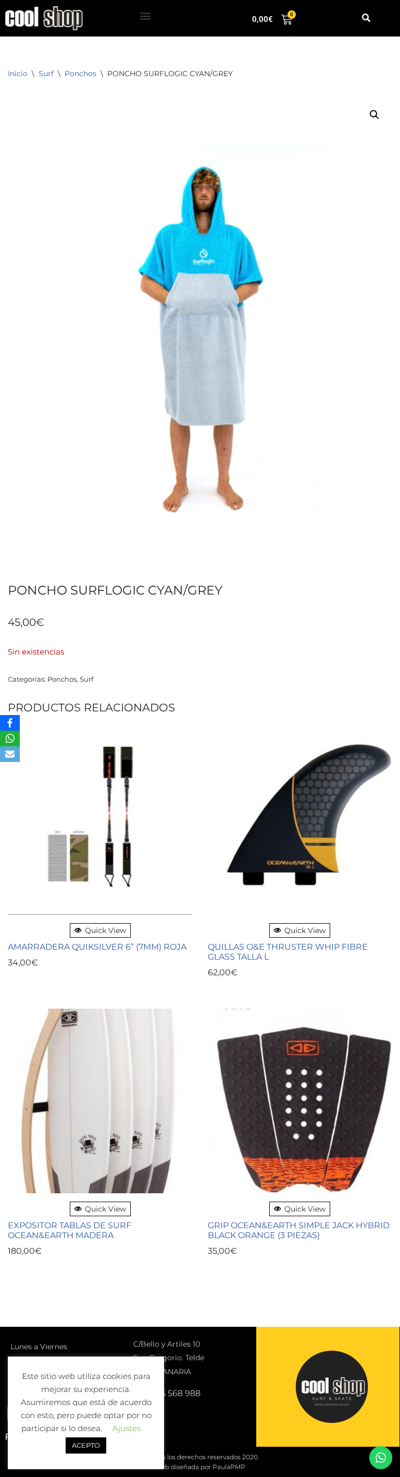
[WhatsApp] (10, 738)
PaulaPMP (229, 1467)
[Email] (10, 754)
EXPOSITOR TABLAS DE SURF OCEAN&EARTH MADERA (69, 1230)
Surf (46, 73)
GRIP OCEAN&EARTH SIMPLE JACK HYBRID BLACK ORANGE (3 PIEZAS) (299, 1230)
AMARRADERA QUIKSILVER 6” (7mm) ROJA (97, 947)
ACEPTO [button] (86, 1445)
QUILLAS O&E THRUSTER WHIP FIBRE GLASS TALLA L (288, 952)
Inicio (18, 73)
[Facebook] (10, 723)
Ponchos (80, 73)
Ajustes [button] (127, 1428)
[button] (145, 16)
